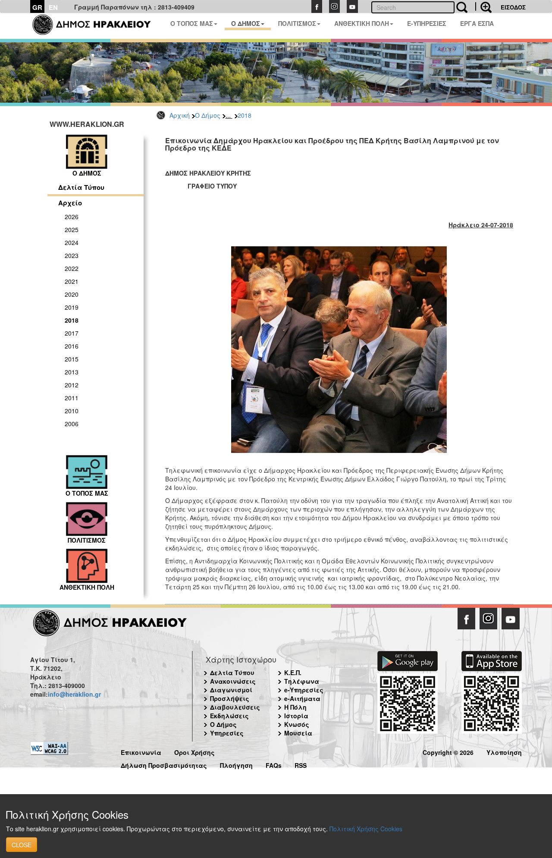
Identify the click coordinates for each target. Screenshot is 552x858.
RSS (301, 764)
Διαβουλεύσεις (235, 707)
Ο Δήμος (207, 115)
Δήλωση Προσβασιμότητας (164, 764)
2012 (71, 384)
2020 (71, 294)
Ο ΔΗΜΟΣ (245, 23)
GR (37, 7)
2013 (71, 372)
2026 (71, 216)
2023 (71, 255)
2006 (71, 423)
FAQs (274, 764)
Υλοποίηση (504, 751)
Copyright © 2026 (448, 751)
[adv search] (483, 6)
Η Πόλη (295, 707)
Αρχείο (70, 202)
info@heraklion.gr (74, 694)
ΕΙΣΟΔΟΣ (513, 7)
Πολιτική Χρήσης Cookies (365, 828)
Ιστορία (296, 715)
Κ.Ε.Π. (292, 672)
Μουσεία (298, 733)
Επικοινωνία (141, 751)
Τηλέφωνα (301, 681)
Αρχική (179, 115)
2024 (71, 242)
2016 (71, 346)
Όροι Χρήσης (194, 751)
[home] (96, 26)
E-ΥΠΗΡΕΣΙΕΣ (426, 23)
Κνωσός (296, 724)
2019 (71, 307)
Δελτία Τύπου (81, 187)
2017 (71, 333)
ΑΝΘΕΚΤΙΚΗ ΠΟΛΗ (361, 23)
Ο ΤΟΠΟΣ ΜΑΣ (191, 23)
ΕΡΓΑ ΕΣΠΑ (477, 23)
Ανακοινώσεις (233, 681)
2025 (71, 229)
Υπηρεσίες (227, 733)
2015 (71, 359)
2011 (71, 397)
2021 (71, 281)
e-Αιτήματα (302, 698)
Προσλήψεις (229, 698)
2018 (244, 115)
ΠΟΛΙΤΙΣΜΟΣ (297, 23)
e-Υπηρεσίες (303, 689)
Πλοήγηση (236, 764)
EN (53, 7)
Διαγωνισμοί (231, 689)
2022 (71, 268)
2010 (71, 410)
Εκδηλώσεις (229, 715)
